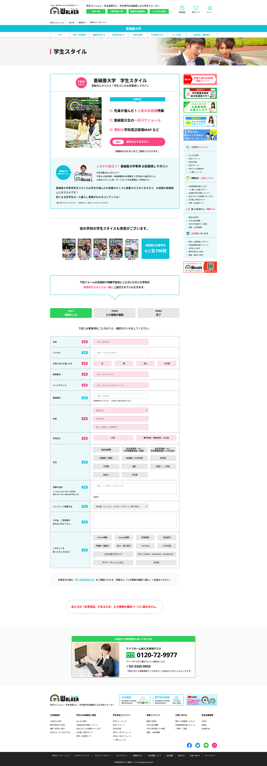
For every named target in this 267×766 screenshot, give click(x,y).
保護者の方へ (138, 756)
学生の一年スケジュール (122, 736)
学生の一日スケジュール (122, 732)
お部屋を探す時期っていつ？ (199, 193)
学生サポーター (194, 165)
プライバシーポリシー (102, 756)
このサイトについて (81, 756)
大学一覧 (71, 22)
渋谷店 (204, 721)
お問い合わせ (195, 756)
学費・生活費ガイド (196, 203)
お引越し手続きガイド (197, 200)
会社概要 (169, 756)
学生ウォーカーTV (119, 721)
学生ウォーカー (64, 697)
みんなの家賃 (194, 155)
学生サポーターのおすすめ (60, 732)
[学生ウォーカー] (64, 10)
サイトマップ (210, 756)
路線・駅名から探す (196, 255)
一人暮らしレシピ (195, 172)
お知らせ (181, 756)
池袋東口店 (206, 728)
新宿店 (204, 725)
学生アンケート (194, 159)
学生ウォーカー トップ (57, 22)
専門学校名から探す (196, 252)
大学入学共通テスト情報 (198, 224)
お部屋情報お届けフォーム (199, 245)
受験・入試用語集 (195, 227)
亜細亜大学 (82, 22)
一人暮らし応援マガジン (198, 190)
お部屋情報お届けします (198, 186)
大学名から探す (194, 248)
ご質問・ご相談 (181, 728)
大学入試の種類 (194, 221)
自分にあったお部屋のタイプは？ (201, 196)
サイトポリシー (122, 756)
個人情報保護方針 (85, 579)
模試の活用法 (194, 217)
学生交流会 (193, 162)
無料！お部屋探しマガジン (199, 242)
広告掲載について (154, 756)
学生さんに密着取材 (196, 169)
